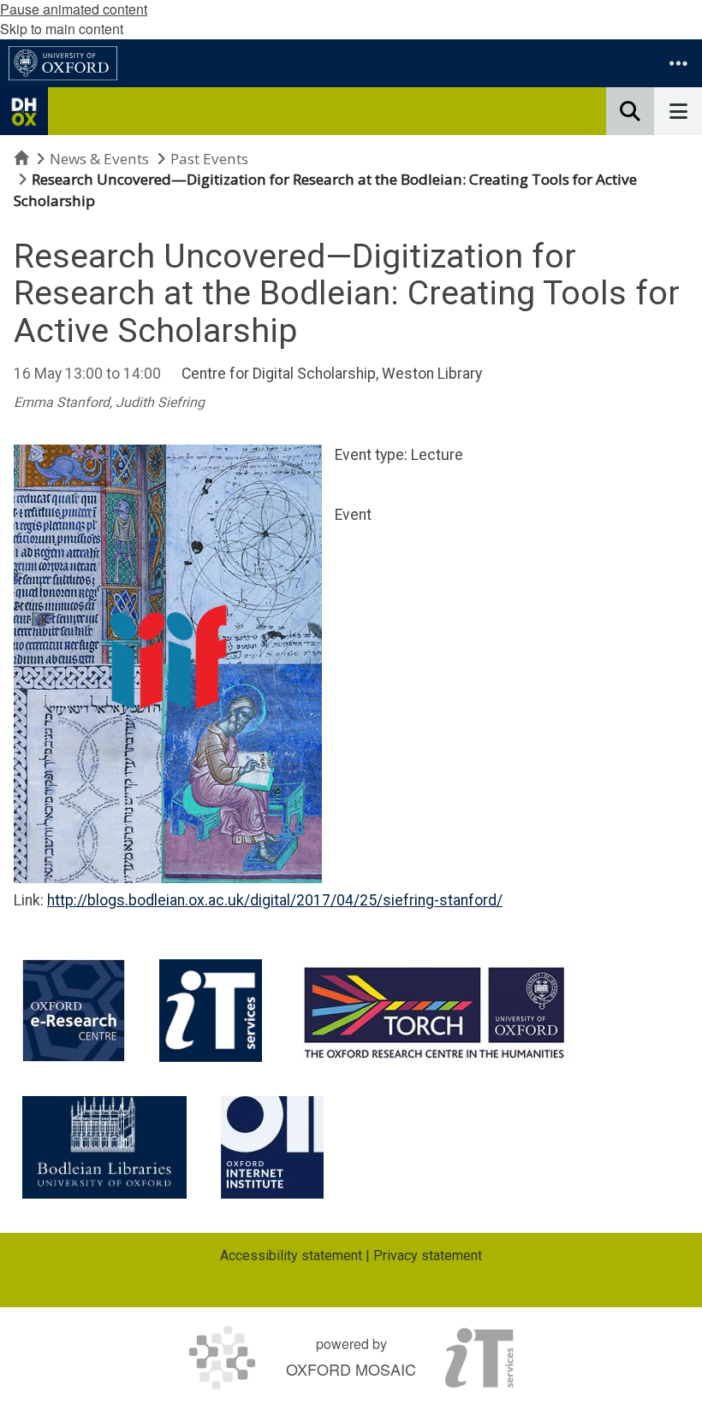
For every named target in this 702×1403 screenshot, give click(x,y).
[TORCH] (434, 1010)
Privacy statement (427, 1255)
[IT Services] (210, 1010)
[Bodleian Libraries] (104, 1147)
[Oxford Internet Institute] (272, 1147)
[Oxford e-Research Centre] (73, 1010)
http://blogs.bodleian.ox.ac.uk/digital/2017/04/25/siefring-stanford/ (275, 900)
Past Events (209, 158)
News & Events (99, 158)
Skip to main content (61, 28)
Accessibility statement (291, 1255)
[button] (678, 63)
